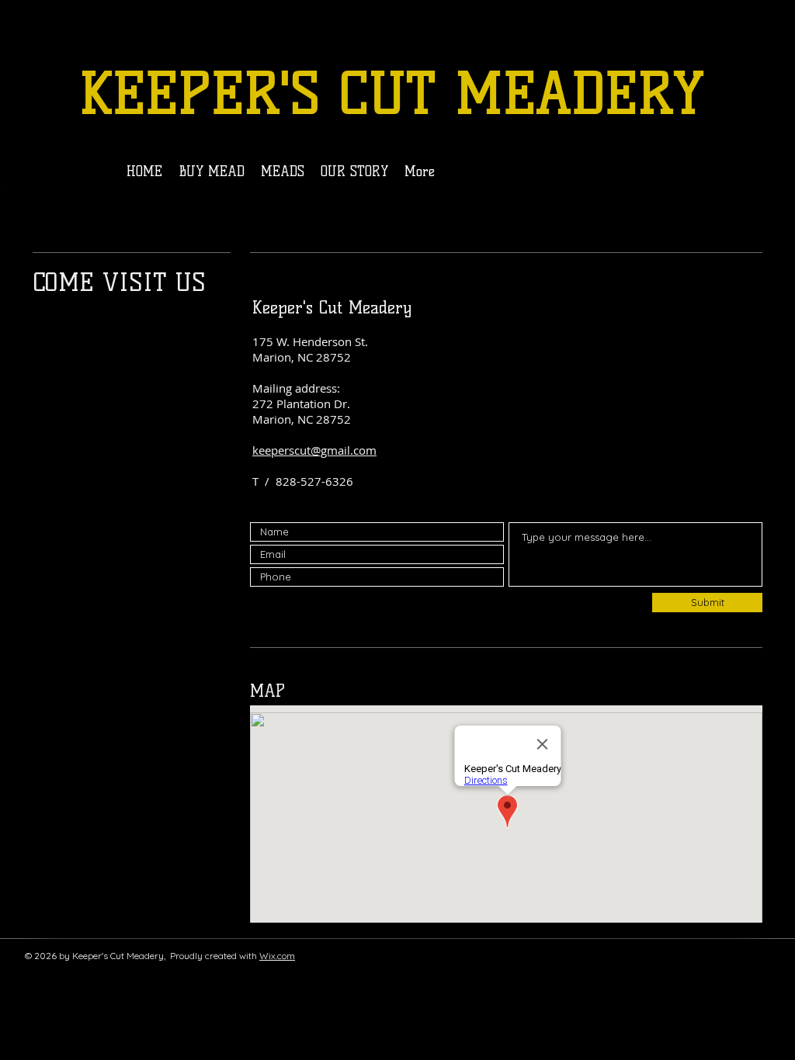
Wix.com (277, 955)
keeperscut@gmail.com (314, 450)
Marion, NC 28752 (301, 357)
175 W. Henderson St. (310, 341)
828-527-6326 (314, 481)
